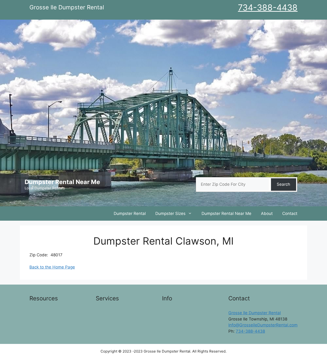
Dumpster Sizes (170, 213)
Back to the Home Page (52, 267)
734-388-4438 (268, 7)
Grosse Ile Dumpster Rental (254, 312)
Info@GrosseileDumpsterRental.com (263, 325)
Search (283, 184)
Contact (289, 213)
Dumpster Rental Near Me (62, 181)
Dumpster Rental (130, 213)
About (267, 213)
